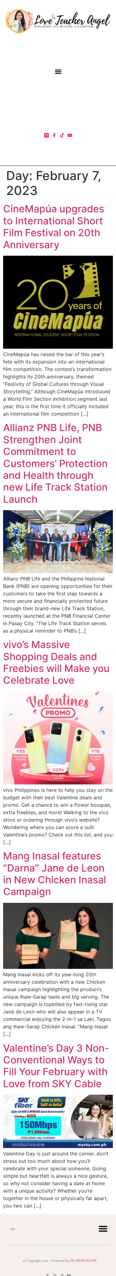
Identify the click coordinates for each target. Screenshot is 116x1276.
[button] (58, 71)
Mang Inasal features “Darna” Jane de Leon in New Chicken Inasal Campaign (54, 874)
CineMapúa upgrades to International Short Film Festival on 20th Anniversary (53, 226)
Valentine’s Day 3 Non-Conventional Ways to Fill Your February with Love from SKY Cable (56, 1066)
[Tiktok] (62, 135)
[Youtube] (69, 135)
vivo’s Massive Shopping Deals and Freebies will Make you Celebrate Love (56, 662)
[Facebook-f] (54, 135)
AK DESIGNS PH (83, 1260)
